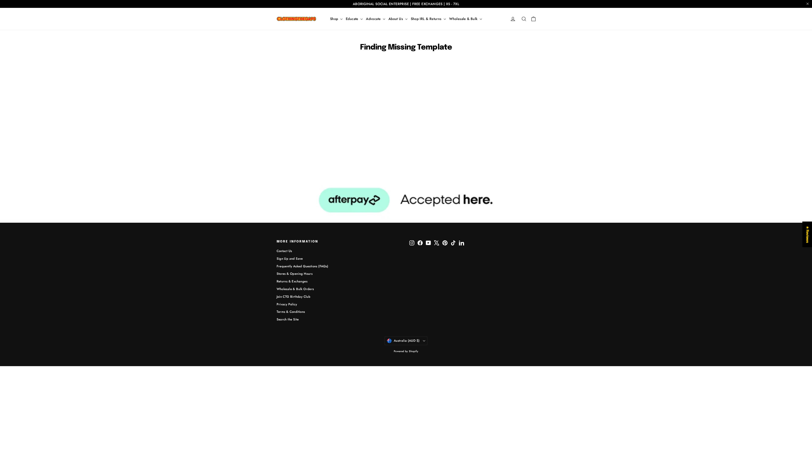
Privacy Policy (287, 304)
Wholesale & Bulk (464, 18)
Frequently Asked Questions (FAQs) (302, 266)
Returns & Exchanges (292, 281)
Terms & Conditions (291, 311)
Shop (334, 18)
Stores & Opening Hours (295, 273)
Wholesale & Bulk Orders (295, 289)
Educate (352, 18)
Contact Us (284, 251)
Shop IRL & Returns (427, 18)
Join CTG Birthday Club (294, 296)
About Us (396, 18)
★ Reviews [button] (807, 234)
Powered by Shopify (406, 351)
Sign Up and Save (290, 258)
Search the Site (288, 319)
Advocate (374, 18)
